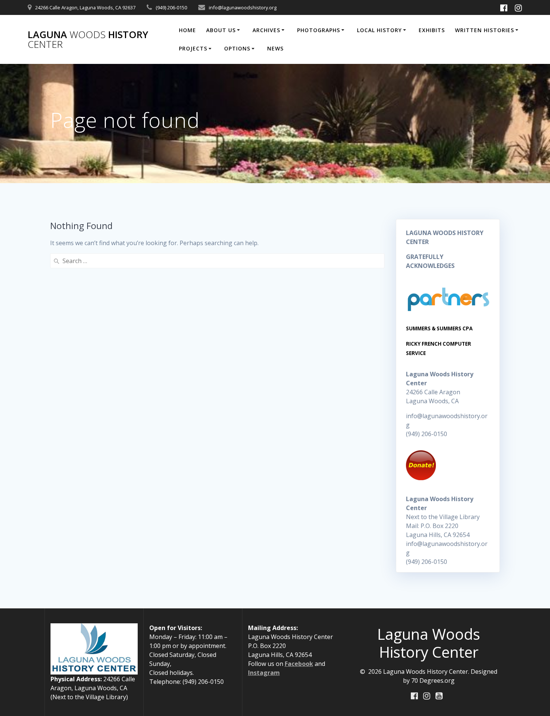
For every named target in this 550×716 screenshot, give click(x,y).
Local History (379, 30)
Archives (266, 30)
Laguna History (88, 39)
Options (237, 48)
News (275, 48)
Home (187, 30)
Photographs (318, 30)
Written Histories (484, 30)
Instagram (264, 673)
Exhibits (432, 30)
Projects (193, 48)
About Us (221, 30)
